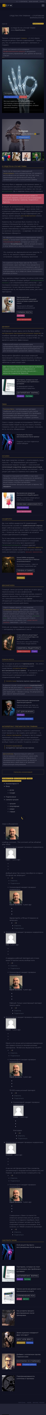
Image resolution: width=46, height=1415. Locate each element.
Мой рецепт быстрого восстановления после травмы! (28, 435)
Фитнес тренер (39, 1402)
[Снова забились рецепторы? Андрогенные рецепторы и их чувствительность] (8, 642)
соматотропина (36, 685)
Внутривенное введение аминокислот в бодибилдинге (28, 494)
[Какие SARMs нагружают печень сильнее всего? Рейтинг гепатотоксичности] (8, 565)
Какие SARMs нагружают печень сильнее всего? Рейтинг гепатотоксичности (28, 559)
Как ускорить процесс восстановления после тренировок (25, 1313)
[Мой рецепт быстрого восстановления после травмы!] (8, 442)
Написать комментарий (23, 772)
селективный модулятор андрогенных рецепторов (22, 467)
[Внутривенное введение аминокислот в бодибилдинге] (8, 500)
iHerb (29, 1402)
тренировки (20, 209)
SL (19, 1)
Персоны (21, 1402)
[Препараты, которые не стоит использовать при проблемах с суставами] (8, 387)
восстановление (20, 778)
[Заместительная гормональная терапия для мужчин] (8, 708)
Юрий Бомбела (20, 30)
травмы (29, 778)
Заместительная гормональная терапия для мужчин (28, 701)
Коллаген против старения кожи (28, 681)
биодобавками (16, 244)
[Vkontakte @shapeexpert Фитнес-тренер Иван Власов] (20, 1409)
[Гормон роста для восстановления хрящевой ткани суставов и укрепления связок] (8, 304)
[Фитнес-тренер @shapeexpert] (23, 156)
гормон (29, 599)
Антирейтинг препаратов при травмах (20, 748)
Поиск (42, 1)
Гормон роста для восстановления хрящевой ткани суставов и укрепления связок (27, 300)
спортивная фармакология (12, 780)
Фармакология (38, 23)
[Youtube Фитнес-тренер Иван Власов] (26, 1409)
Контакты (23, 1)
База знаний (33, 1)
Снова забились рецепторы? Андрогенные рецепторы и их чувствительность (28, 637)
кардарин (7, 486)
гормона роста (28, 664)
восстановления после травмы (14, 670)
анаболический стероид (32, 525)
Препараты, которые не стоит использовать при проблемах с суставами (28, 381)
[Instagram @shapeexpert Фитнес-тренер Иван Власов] (23, 1409)
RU (17, 1)
